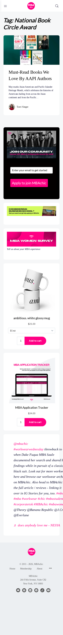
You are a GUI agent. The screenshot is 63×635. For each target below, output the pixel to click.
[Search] (57, 6)
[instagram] (24, 590)
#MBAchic (41, 504)
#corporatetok (23, 504)
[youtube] (48, 590)
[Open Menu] (5, 6)
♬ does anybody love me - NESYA (37, 525)
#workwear (29, 498)
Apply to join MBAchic (29, 183)
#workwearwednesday (29, 449)
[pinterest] (36, 590)
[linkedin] (30, 590)
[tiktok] (42, 590)
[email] (18, 590)
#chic (41, 498)
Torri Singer (22, 107)
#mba (17, 498)
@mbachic (21, 443)
